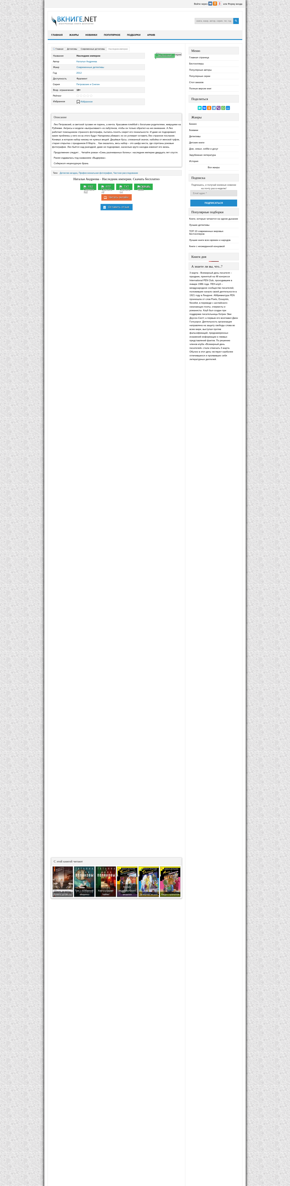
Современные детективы (90, 67)
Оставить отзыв (118, 207)
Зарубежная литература (202, 155)
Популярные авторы (200, 69)
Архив (151, 35)
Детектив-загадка (68, 173)
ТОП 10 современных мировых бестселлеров (206, 232)
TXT (126, 186)
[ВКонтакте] (204, 108)
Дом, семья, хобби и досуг (203, 148)
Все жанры (214, 167)
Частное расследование (125, 173)
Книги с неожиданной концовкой (207, 246)
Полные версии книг (200, 88)
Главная (57, 35)
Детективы (195, 136)
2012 (79, 73)
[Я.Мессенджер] (200, 108)
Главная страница (199, 57)
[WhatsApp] (223, 108)
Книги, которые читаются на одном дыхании (213, 218)
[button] (210, 4)
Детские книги (196, 142)
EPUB (145, 186)
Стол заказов (196, 82)
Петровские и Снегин (88, 84)
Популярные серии (199, 76)
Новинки (91, 35)
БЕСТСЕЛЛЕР (165, 56)
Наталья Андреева (86, 61)
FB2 (90, 186)
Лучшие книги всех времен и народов (209, 240)
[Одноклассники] (209, 108)
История (193, 161)
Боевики (193, 130)
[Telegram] (214, 108)
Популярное (112, 35)
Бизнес (193, 124)
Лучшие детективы (199, 225)
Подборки (133, 35)
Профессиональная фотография (95, 173)
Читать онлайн (118, 197)
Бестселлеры (196, 63)
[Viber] (218, 108)
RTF (108, 186)
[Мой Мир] (228, 108)
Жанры (74, 35)
